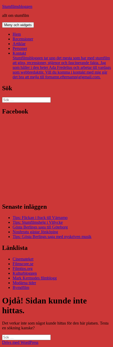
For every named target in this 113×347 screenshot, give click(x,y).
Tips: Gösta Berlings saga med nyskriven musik (52, 236)
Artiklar (19, 43)
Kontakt (62, 65)
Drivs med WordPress (20, 342)
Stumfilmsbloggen (17, 6)
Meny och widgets (18, 25)
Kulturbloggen (25, 273)
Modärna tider (24, 283)
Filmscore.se (23, 264)
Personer (20, 48)
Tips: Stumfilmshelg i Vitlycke (38, 222)
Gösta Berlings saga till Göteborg (40, 227)
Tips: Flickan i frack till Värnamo (40, 217)
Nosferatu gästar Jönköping (35, 232)
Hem (17, 34)
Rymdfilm (21, 287)
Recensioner (23, 39)
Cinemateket (23, 259)
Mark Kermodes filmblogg (35, 278)
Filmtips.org (23, 268)
